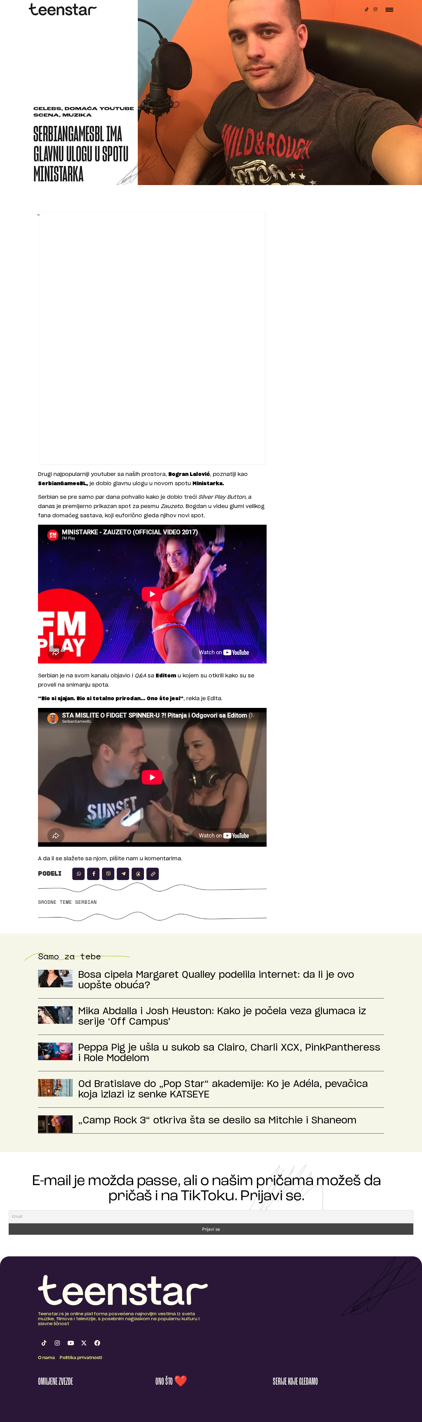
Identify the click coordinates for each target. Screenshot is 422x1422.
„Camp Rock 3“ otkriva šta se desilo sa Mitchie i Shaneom (217, 1120)
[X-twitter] (84, 1343)
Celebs (47, 109)
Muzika (77, 115)
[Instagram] (375, 9)
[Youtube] (70, 1343)
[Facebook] (97, 1343)
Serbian (86, 902)
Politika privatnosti (81, 1358)
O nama (46, 1358)
